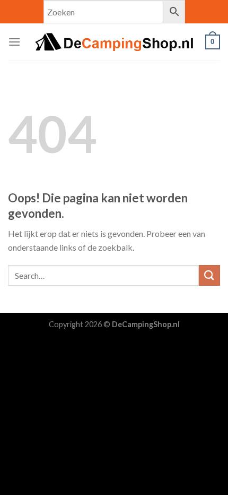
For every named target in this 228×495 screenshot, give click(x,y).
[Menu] (14, 42)
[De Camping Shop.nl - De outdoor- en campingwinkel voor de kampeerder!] (114, 42)
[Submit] (209, 275)
